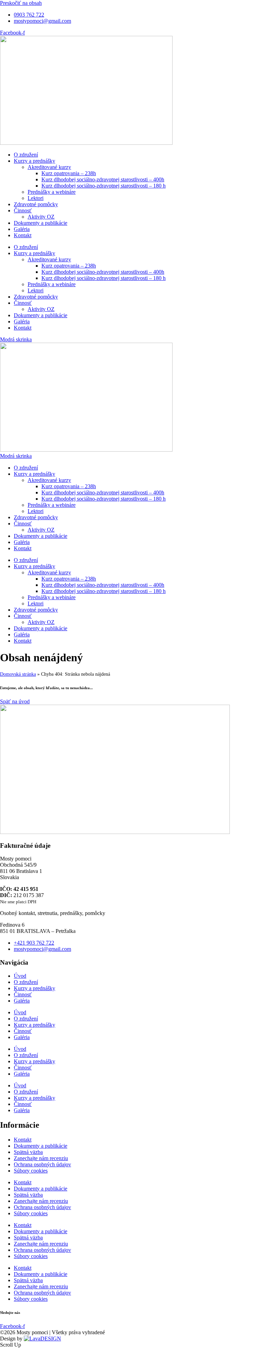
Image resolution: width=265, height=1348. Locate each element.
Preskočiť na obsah (21, 3)
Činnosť (23, 210)
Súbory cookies (31, 1171)
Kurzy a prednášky (34, 161)
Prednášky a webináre (52, 192)
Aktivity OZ (41, 217)
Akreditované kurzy (49, 167)
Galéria (22, 229)
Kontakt (22, 235)
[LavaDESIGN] (42, 1338)
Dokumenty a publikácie (40, 223)
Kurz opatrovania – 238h (68, 173)
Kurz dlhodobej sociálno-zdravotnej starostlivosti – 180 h (103, 186)
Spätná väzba (28, 1152)
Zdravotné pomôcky (36, 204)
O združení (26, 155)
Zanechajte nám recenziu (41, 1158)
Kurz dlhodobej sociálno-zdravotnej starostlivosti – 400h (102, 179)
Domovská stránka (18, 674)
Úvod (20, 976)
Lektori (35, 198)
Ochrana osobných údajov (42, 1164)
